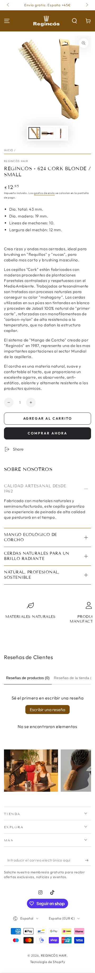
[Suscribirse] (88, 860)
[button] (74, 20)
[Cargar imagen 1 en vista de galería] (34, 133)
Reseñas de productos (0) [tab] (28, 678)
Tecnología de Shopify (47, 962)
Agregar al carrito (47, 418)
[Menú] (7, 20)
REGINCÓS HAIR (16, 161)
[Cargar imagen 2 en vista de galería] (47, 133)
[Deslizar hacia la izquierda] (8, 5)
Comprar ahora (47, 433)
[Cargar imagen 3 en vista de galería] (60, 133)
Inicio (8, 150)
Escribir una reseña (47, 709)
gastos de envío (44, 193)
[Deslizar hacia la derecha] (86, 5)
